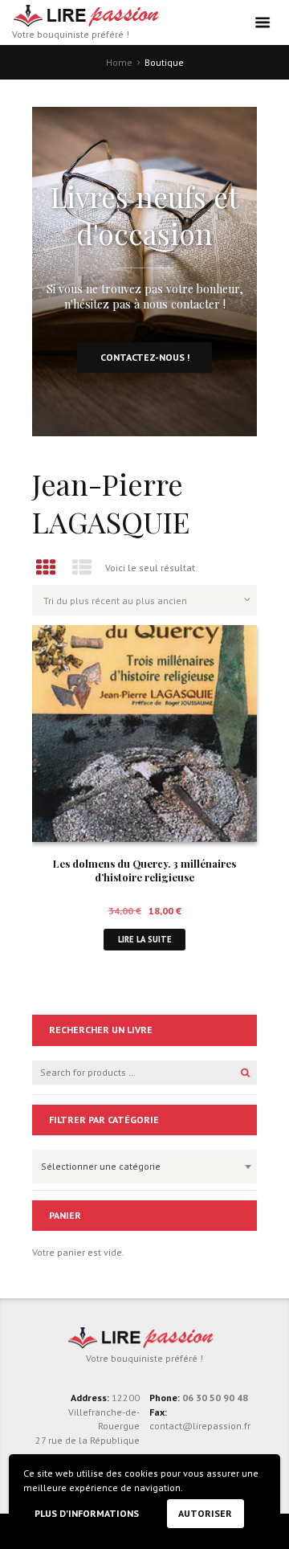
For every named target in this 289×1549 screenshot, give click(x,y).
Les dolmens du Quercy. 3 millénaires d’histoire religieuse (144, 870)
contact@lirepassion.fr (199, 1426)
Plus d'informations (87, 1513)
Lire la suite (145, 939)
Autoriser (205, 1513)
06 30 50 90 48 (215, 1398)
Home (119, 62)
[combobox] (144, 1166)
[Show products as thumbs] (45, 567)
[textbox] (140, 1164)
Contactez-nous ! (144, 357)
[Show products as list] (82, 567)
